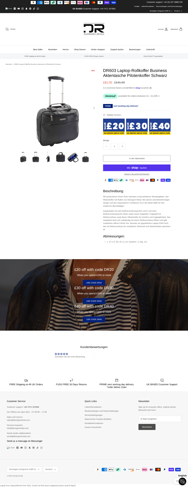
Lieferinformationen (147, 6)
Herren (66, 49)
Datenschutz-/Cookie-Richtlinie (98, 419)
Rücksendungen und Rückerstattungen (169, 6)
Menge (106, 140)
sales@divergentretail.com (18, 420)
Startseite (9, 64)
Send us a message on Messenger (25, 441)
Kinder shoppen (98, 49)
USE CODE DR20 (94, 283)
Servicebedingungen (94, 415)
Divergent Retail (17, 476)
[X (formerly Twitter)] (9, 9)
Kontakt (136, 6)
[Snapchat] (26, 9)
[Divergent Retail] (94, 29)
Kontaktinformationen (94, 423)
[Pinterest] (30, 9)
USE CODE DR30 (94, 301)
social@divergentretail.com (18, 436)
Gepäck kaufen (117, 49)
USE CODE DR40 (94, 319)
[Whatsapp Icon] (38, 9)
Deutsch (177, 11)
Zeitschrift (150, 49)
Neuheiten (52, 49)
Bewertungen (135, 49)
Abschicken (147, 427)
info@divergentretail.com (18, 428)
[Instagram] (22, 9)
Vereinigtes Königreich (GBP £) (160, 11)
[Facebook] (15, 9)
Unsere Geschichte (93, 427)
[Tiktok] (34, 9)
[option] (57, 108)
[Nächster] (94, 108)
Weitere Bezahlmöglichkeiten (136, 174)
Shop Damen (80, 49)
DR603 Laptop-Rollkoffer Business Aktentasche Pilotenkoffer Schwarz (37, 64)
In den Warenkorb (137, 158)
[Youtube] (19, 9)
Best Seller (38, 49)
